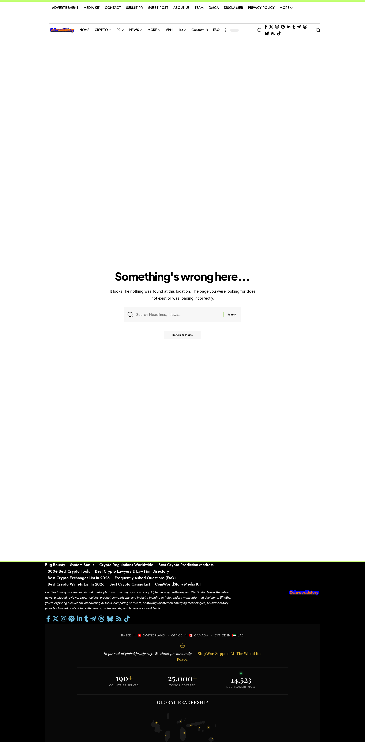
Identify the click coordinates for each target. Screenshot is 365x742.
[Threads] (305, 26)
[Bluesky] (266, 33)
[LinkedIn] (288, 26)
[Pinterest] (283, 26)
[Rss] (273, 33)
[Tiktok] (279, 33)
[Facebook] (265, 26)
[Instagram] (277, 26)
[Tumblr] (293, 26)
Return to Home (182, 335)
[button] (225, 30)
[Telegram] (299, 26)
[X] (271, 26)
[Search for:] (178, 314)
